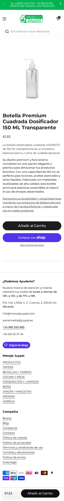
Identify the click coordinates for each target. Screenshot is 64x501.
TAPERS (8, 367)
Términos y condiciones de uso (23, 447)
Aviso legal (10, 462)
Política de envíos (14, 457)
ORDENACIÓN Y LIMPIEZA (21, 381)
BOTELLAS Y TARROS (17, 372)
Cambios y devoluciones (18, 452)
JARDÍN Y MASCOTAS (17, 391)
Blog (6, 423)
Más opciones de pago (32, 245)
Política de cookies (15, 437)
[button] (57, 18)
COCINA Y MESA (14, 377)
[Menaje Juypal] (31, 19)
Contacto (9, 432)
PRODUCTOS (12, 362)
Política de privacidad (17, 442)
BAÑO (7, 386)
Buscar (7, 418)
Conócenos (10, 428)
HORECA (9, 401)
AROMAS (9, 396)
